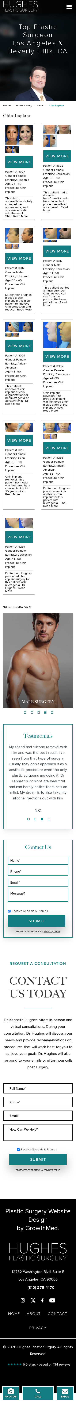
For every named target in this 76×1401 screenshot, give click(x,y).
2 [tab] (32, 712)
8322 (59, 165)
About (34, 1314)
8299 (22, 450)
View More (19, 162)
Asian (21, 458)
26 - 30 (17, 183)
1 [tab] (25, 712)
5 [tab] (52, 712)
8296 (60, 457)
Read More (20, 216)
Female (21, 175)
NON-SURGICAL (38, 701)
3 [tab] (39, 712)
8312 (59, 260)
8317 (21, 268)
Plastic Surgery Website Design (38, 1215)
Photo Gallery (24, 105)
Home (7, 105)
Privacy (47, 932)
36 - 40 (55, 178)
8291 (21, 546)
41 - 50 (54, 273)
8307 (21, 355)
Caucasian (63, 174)
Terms (56, 932)
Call (38, 1397)
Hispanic (23, 179)
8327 (21, 171)
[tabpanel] (38, 660)
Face (40, 105)
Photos (11, 1397)
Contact (58, 1314)
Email (65, 1397)
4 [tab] (45, 712)
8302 (59, 366)
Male (19, 272)
